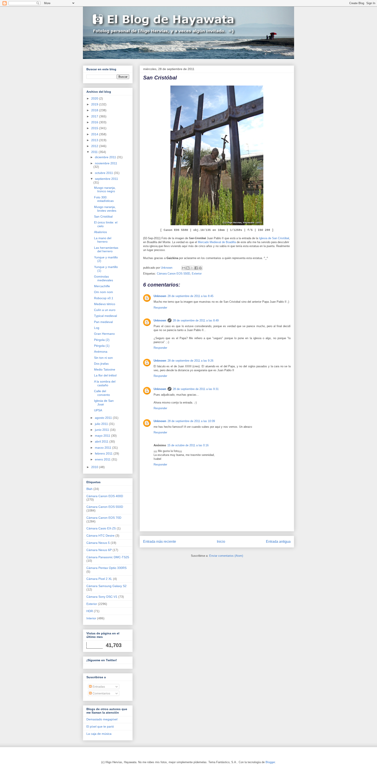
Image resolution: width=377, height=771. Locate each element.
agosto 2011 (104, 417)
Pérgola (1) (102, 345)
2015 (95, 128)
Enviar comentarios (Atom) (226, 555)
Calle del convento (102, 393)
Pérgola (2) (102, 340)
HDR (89, 611)
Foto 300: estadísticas (104, 199)
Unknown (160, 296)
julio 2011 (102, 424)
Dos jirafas (101, 363)
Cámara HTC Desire (100, 535)
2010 (95, 467)
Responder (160, 307)
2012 (95, 146)
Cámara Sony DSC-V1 (101, 596)
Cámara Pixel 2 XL (99, 578)
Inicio (221, 541)
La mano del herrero (102, 240)
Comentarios (101, 693)
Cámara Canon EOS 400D (104, 496)
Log (96, 328)
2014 (95, 134)
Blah (89, 489)
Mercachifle (102, 286)
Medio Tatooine (104, 369)
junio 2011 (102, 429)
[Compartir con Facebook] (196, 268)
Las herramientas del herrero (106, 249)
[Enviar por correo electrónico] (184, 268)
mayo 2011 (103, 435)
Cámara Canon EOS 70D (103, 517)
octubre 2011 (104, 173)
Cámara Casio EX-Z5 (101, 528)
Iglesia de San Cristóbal (274, 238)
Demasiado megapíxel (101, 719)
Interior (91, 618)
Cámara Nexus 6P (99, 550)
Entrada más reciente (159, 541)
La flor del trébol (105, 375)
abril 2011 (102, 441)
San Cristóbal (103, 216)
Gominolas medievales (103, 278)
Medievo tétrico (104, 304)
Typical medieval (105, 316)
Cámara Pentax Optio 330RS (106, 568)
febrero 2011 (104, 453)
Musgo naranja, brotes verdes (105, 208)
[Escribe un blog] (188, 268)
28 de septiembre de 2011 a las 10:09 (191, 421)
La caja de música (98, 733)
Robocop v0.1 (103, 298)
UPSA (98, 410)
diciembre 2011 (106, 157)
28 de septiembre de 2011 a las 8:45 (190, 296)
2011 (95, 152)
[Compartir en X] (192, 268)
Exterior (197, 273)
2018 (95, 110)
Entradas (98, 686)
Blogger (270, 762)
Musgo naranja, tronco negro (105, 189)
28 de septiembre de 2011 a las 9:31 (196, 389)
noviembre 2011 (106, 163)
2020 (95, 98)
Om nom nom (103, 292)
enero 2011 (103, 459)
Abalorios (100, 232)
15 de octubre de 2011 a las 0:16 (188, 445)
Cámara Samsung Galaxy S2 (106, 586)
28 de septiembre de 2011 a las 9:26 (190, 360)
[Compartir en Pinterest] (200, 268)
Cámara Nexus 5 (98, 542)
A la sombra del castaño (104, 383)
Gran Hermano (104, 333)
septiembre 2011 (106, 178)
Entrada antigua (278, 541)
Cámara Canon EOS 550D (173, 273)
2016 (95, 122)
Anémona (100, 351)
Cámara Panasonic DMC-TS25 (107, 557)
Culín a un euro (104, 310)
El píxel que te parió (100, 726)
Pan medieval (103, 322)
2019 (95, 104)
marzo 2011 (103, 447)
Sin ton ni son (103, 357)
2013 (95, 140)
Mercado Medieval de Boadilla (217, 242)
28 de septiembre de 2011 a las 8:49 (196, 320)
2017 (95, 116)
